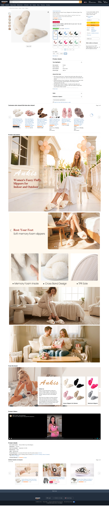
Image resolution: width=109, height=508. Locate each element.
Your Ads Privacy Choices (68, 501)
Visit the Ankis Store (57, 11)
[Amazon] (4, 1)
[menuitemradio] (97, 438)
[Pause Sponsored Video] (37, 473)
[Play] (9, 438)
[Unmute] (99, 438)
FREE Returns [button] (56, 26)
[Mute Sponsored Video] (37, 475)
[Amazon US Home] (37, 498)
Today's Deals (13, 4)
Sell (30, 4)
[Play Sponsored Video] (54, 470)
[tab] (53, 246)
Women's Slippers (15, 455)
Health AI (7, 4)
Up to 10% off (55, 28)
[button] (3, 5)
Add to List (89, 38)
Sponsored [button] (10, 461)
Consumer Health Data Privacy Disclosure (56, 501)
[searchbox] (46, 2)
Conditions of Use (39, 501)
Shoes (23, 8)
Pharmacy (43, 4)
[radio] (9, 13)
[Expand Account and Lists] (96, 2)
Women (20, 8)
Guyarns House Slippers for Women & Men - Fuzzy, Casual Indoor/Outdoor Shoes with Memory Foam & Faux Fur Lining (84, 480)
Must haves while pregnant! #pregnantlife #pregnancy (23, 416)
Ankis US (92, 29)
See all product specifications (59, 99)
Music (38, 4)
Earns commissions (22, 415)
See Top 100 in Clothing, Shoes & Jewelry (41, 454)
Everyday (48, 4)
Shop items (67, 28)
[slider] (52, 438)
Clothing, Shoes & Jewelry (13, 8)
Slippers (26, 8)
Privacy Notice (45, 501)
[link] (18, 121)
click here (40, 452)
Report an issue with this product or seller (62, 102)
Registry (34, 4)
